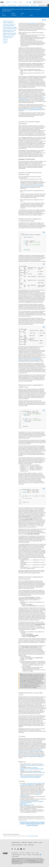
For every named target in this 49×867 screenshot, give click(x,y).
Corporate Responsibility (17, 844)
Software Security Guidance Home (29, 822)
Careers (40, 842)
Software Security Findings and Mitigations (33, 755)
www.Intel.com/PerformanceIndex (32, 835)
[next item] (48, 5)
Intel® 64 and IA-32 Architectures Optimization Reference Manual (29, 359)
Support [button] (15, 2)
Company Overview (16, 842)
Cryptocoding (34, 767)
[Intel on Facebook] (12, 849)
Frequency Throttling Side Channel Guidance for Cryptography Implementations (30, 109)
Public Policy (31, 844)
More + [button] (20, 2)
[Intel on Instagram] (24, 849)
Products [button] (8, 2)
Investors (36, 842)
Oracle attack (23, 803)
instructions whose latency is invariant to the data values (31, 185)
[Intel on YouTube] (21, 849)
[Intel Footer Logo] (5, 853)
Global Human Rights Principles (36, 861)
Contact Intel (24, 842)
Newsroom (30, 842)
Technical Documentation (34, 823)
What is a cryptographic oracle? (27, 805)
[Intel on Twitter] (15, 849)
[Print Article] (43, 20)
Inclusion (25, 844)
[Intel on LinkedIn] (18, 849)
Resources (35, 825)
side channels (33, 23)
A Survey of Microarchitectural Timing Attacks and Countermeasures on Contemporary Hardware (32, 776)
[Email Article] (45, 20)
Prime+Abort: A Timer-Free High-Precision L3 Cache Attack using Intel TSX (32, 784)
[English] (30, 2)
